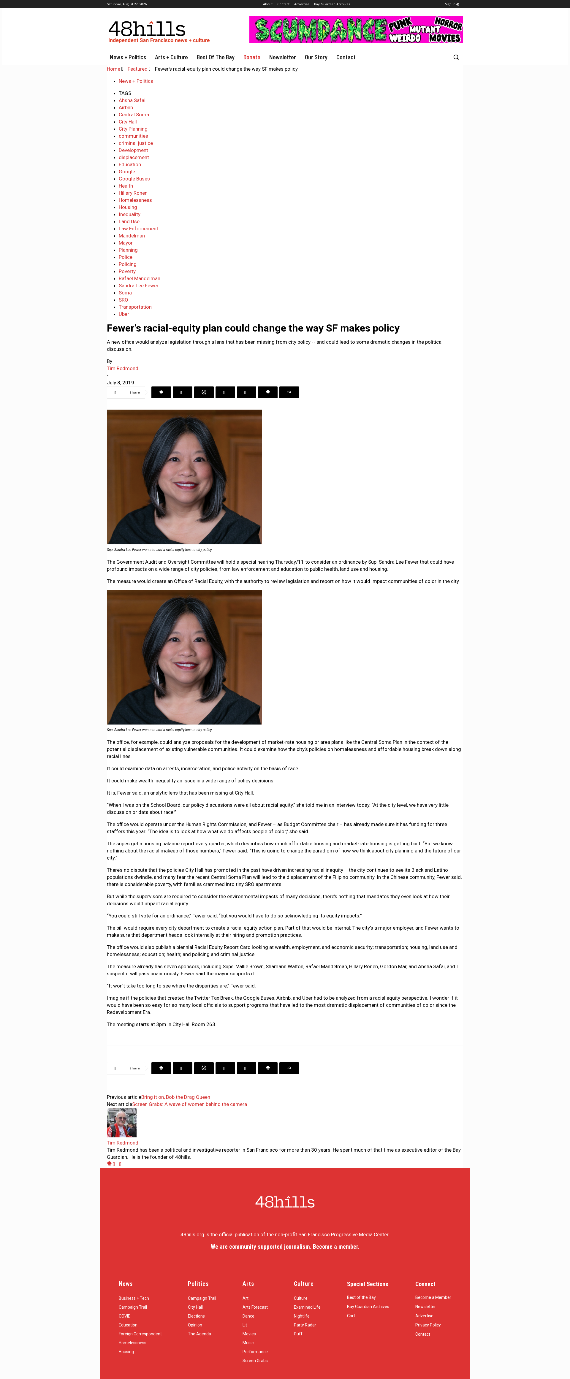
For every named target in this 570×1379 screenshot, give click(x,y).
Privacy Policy (428, 1325)
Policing (128, 264)
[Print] (289, 392)
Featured (138, 69)
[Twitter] (182, 392)
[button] (456, 57)
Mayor (126, 243)
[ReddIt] (246, 392)
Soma (125, 293)
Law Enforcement (138, 229)
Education (130, 164)
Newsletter (425, 1306)
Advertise (424, 1315)
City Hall (128, 122)
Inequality (129, 214)
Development (133, 150)
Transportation (135, 307)
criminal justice (136, 143)
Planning (128, 250)
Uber (124, 314)
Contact (422, 1334)
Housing (128, 207)
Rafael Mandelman (139, 278)
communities (133, 136)
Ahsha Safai (132, 100)
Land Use (129, 221)
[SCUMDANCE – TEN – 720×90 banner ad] (356, 41)
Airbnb (126, 107)
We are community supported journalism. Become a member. (285, 1246)
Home (113, 69)
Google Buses (134, 179)
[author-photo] (122, 1136)
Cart (351, 1315)
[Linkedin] (225, 392)
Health (126, 186)
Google (127, 172)
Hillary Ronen (133, 193)
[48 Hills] (160, 30)
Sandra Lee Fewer (139, 286)
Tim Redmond (122, 368)
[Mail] (116, 1164)
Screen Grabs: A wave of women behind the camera (189, 1104)
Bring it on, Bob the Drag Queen (175, 1097)
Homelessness (135, 200)
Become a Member (433, 1297)
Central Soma (134, 115)
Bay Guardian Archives (368, 1306)
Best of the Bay (361, 1297)
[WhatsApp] (204, 392)
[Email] (268, 392)
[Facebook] (161, 392)
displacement (134, 157)
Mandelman (132, 236)
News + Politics (136, 81)
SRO (123, 300)
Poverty (127, 271)
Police (125, 257)
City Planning (133, 129)
